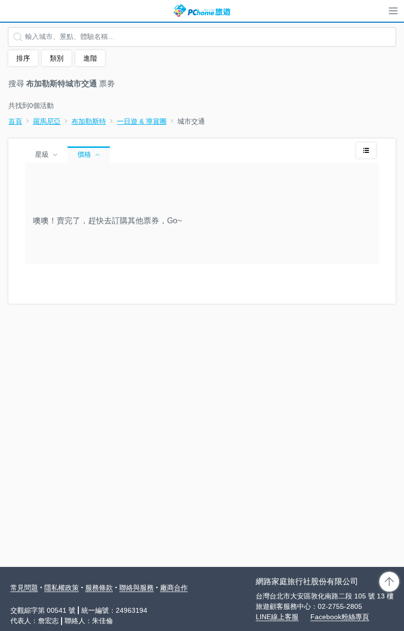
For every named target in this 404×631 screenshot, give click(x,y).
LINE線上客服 (277, 617)
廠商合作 (174, 588)
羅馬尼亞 (47, 121)
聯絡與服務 (136, 588)
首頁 (15, 121)
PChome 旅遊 (202, 10)
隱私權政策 (61, 588)
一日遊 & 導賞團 (142, 121)
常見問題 (24, 588)
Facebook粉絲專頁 (339, 617)
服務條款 (99, 588)
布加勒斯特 (88, 121)
